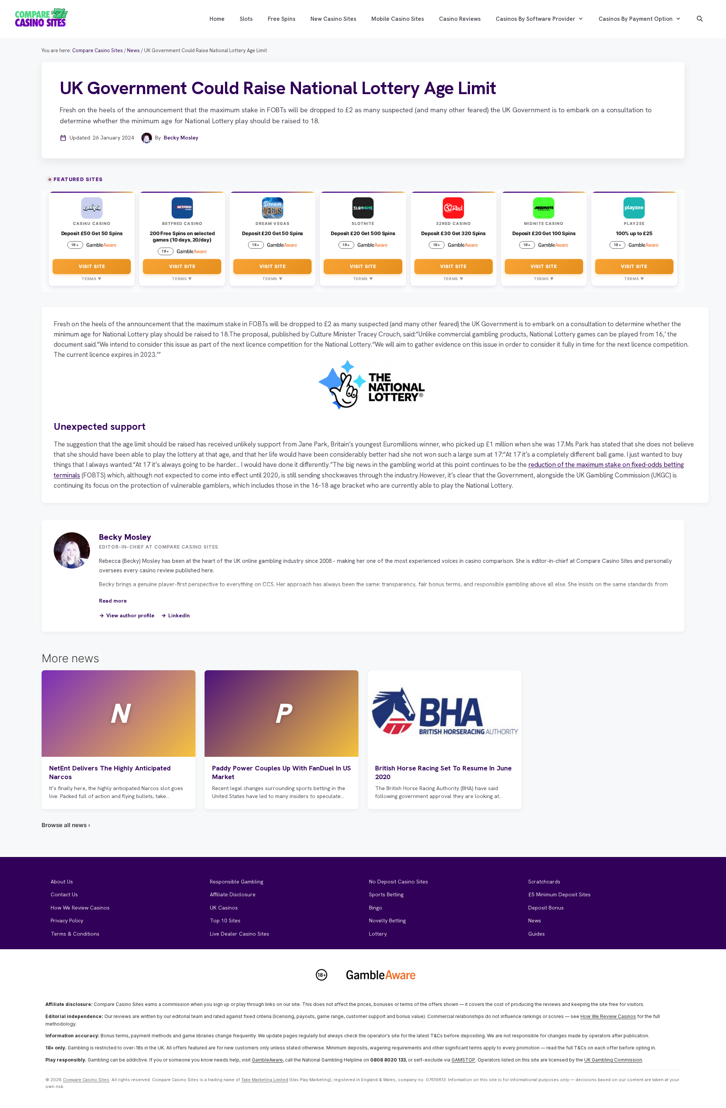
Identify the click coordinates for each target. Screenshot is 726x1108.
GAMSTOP (463, 1060)
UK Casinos (224, 907)
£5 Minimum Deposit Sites (559, 894)
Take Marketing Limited (264, 1079)
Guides (536, 933)
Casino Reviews (460, 19)
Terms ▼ (92, 278)
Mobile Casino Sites (397, 19)
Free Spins (281, 19)
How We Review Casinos (80, 907)
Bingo (375, 907)
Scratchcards (544, 881)
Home (217, 19)
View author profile (130, 615)
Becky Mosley (181, 137)
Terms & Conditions (75, 933)
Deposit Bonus (546, 907)
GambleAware (267, 1060)
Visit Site (92, 266)
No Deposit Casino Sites (398, 881)
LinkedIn (179, 615)
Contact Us (64, 894)
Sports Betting (386, 894)
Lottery (378, 933)
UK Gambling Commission (613, 1060)
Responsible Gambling (236, 881)
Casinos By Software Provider (535, 19)
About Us (62, 881)
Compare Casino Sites (86, 1079)
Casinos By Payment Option (636, 19)
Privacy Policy (67, 920)
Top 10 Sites (225, 920)
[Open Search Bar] (700, 19)
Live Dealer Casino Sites (239, 933)
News (534, 920)
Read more (113, 600)
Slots (246, 19)
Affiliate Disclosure (233, 894)
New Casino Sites (333, 19)
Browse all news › (66, 825)
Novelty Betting (387, 920)
